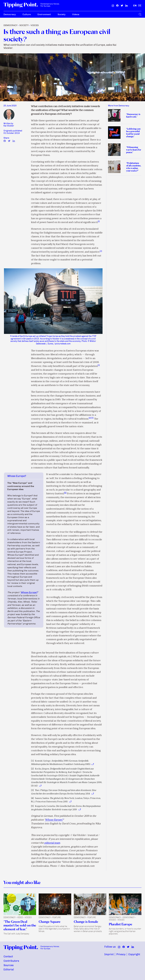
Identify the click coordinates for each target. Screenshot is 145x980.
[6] (65, 493)
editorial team (52, 843)
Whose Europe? (29, 592)
